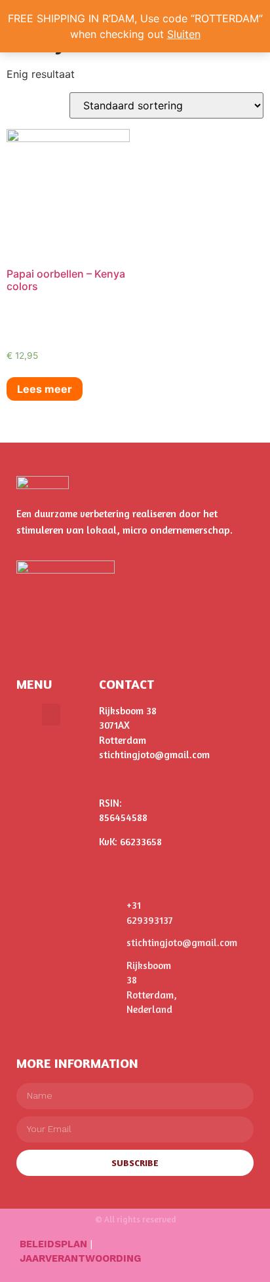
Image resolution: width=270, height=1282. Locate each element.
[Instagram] (227, 1256)
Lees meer (44, 388)
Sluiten (184, 34)
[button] (51, 714)
